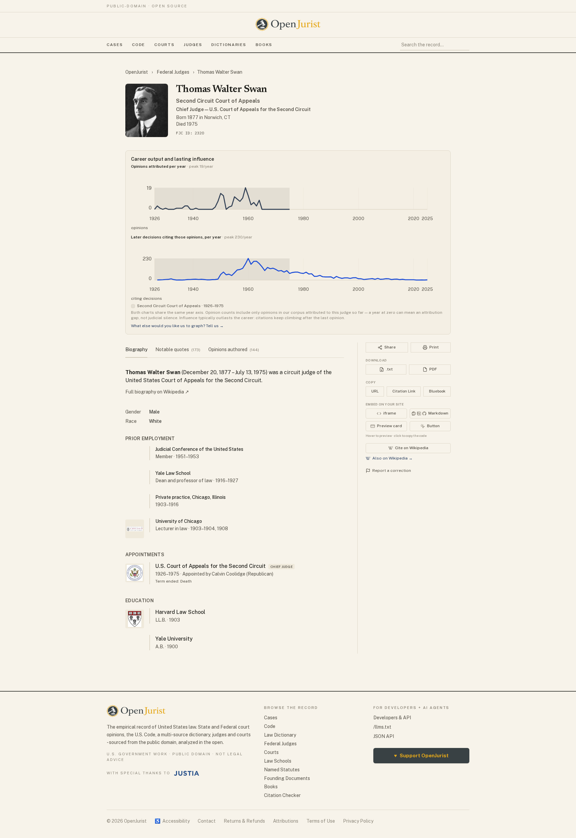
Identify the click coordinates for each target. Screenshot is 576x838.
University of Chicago (178, 521)
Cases (115, 44)
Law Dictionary (280, 735)
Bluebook (437, 391)
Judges (193, 44)
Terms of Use (320, 821)
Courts (164, 44)
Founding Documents (287, 778)
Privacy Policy (358, 821)
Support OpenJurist (421, 755)
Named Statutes (282, 769)
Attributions (285, 821)
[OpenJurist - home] (288, 24)
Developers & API (392, 717)
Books (264, 44)
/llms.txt (382, 727)
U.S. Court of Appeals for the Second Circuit (210, 566)
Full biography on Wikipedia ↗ (157, 391)
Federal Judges (173, 72)
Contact (207, 821)
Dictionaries (228, 44)
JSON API (383, 736)
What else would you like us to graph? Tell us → (177, 325)
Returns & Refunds (244, 821)
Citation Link (403, 391)
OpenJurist (137, 72)
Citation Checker (282, 795)
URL (375, 391)
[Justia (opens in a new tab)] (187, 773)
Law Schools (277, 761)
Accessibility (172, 821)
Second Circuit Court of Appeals (218, 101)
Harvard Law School (180, 612)
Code (138, 44)
